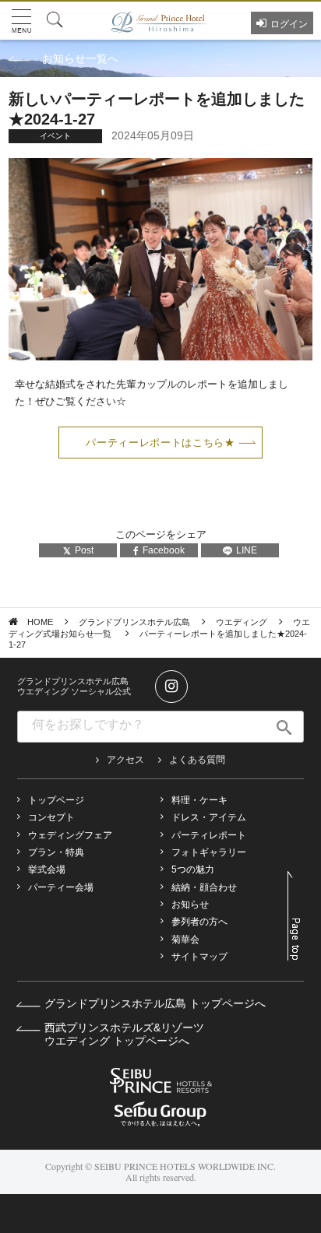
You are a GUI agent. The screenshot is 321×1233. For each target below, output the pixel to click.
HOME (40, 622)
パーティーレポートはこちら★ (160, 442)
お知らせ (190, 904)
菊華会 (185, 939)
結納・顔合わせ (204, 887)
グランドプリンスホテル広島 (134, 622)
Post (84, 550)
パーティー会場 (60, 887)
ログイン (289, 24)
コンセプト (51, 817)
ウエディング (241, 622)
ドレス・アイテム (208, 817)
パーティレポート (208, 835)
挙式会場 (46, 869)
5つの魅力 (192, 869)
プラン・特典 (56, 852)
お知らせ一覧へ (80, 58)
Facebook (164, 550)
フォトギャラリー (208, 852)
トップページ (56, 800)
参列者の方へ (199, 921)
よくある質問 (197, 759)
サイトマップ (199, 956)
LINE (246, 550)
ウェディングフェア (70, 835)
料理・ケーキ (199, 800)
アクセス (125, 759)
